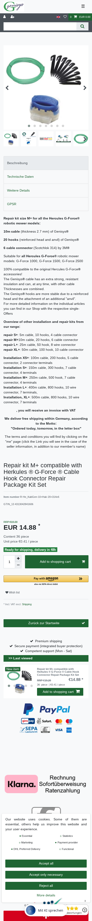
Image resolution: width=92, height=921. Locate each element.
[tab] (46, 163)
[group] (20, 682)
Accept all (46, 863)
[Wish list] (65, 17)
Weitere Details (18, 190)
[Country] (58, 17)
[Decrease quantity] (18, 565)
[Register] (13, 17)
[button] (46, 580)
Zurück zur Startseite (43, 623)
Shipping (26, 604)
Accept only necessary (46, 874)
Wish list (14, 592)
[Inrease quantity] (18, 558)
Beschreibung (17, 163)
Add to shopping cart (55, 561)
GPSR (11, 204)
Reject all (46, 885)
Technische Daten (20, 176)
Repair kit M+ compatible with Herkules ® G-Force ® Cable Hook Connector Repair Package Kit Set (58, 672)
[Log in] (5, 17)
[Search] (82, 26)
